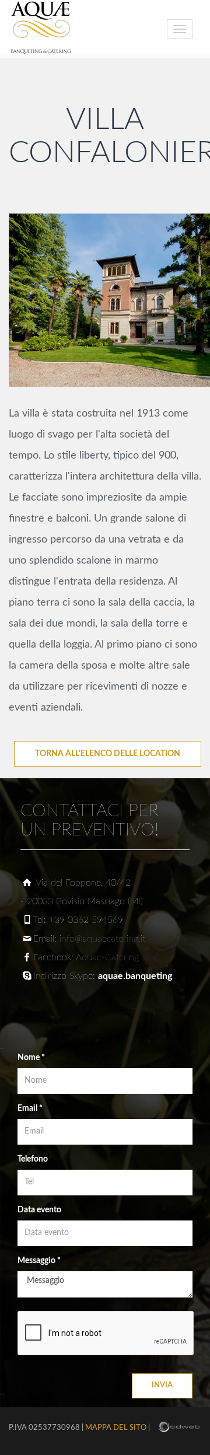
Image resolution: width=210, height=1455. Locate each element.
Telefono (33, 1159)
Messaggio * (39, 1261)
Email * (30, 1108)
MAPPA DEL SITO (115, 1428)
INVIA (162, 1385)
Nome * (31, 1058)
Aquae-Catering (107, 957)
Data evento (39, 1210)
